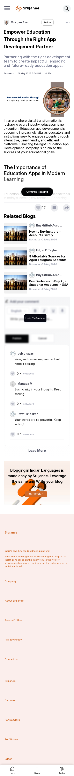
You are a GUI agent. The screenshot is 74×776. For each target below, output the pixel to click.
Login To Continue (35, 318)
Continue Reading (37, 191)
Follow (47, 22)
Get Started (36, 494)
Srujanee (11, 532)
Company (10, 581)
